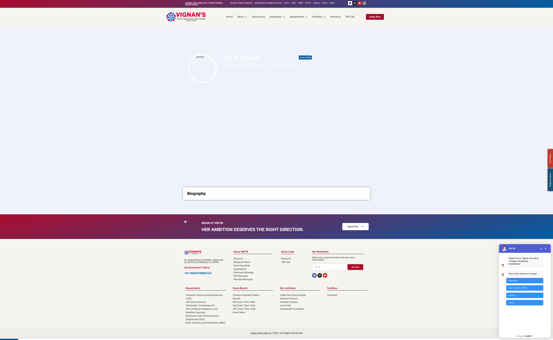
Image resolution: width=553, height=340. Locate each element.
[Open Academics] (284, 17)
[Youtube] (360, 3)
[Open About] (246, 17)
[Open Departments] (306, 17)
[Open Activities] (324, 17)
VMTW (512, 248)
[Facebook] (350, 3)
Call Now (550, 158)
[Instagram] (355, 3)
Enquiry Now (550, 180)
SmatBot (528, 336)
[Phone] (364, 3)
